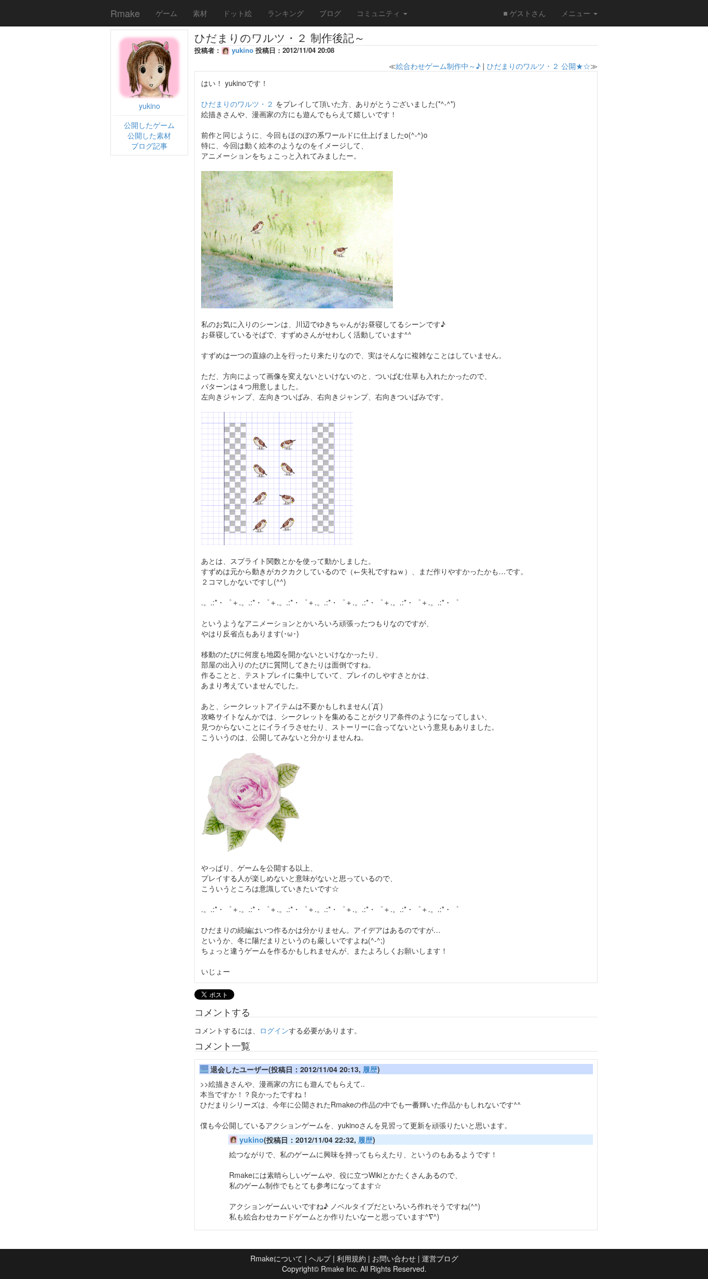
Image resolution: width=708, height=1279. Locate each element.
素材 (200, 13)
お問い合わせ (394, 1258)
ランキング (285, 13)
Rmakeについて (276, 1258)
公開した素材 (149, 135)
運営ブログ (440, 1258)
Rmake (125, 13)
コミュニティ (379, 13)
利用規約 (351, 1258)
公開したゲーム (149, 125)
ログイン (274, 1030)
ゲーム (166, 13)
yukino (149, 106)
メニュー (576, 13)
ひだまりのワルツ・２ (237, 103)
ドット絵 (237, 13)
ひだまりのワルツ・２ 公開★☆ (538, 66)
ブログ (330, 13)
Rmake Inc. (339, 1268)
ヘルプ (320, 1258)
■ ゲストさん (524, 13)
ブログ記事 (149, 145)
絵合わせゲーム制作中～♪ (438, 66)
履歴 (370, 1069)
